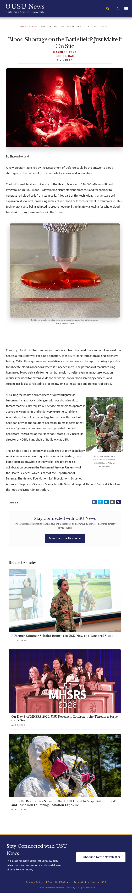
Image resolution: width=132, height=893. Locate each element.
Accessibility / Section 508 (90, 882)
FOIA (49, 882)
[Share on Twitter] (100, 502)
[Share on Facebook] (94, 502)
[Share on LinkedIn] (106, 502)
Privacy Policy (34, 882)
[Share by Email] (112, 502)
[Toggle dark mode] (118, 9)
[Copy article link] (118, 502)
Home (23, 26)
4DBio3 (33, 26)
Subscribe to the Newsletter (65, 538)
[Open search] (107, 8)
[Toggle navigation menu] (126, 8)
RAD (71, 56)
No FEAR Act (62, 882)
